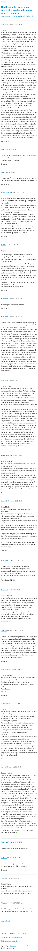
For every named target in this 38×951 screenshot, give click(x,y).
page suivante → (6, 921)
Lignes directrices (22, 933)
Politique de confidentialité (9, 941)
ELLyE (3, 2)
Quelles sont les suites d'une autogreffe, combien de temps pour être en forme (16, 10)
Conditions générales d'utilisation (11, 937)
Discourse (13, 946)
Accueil (3, 933)
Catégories (11, 933)
